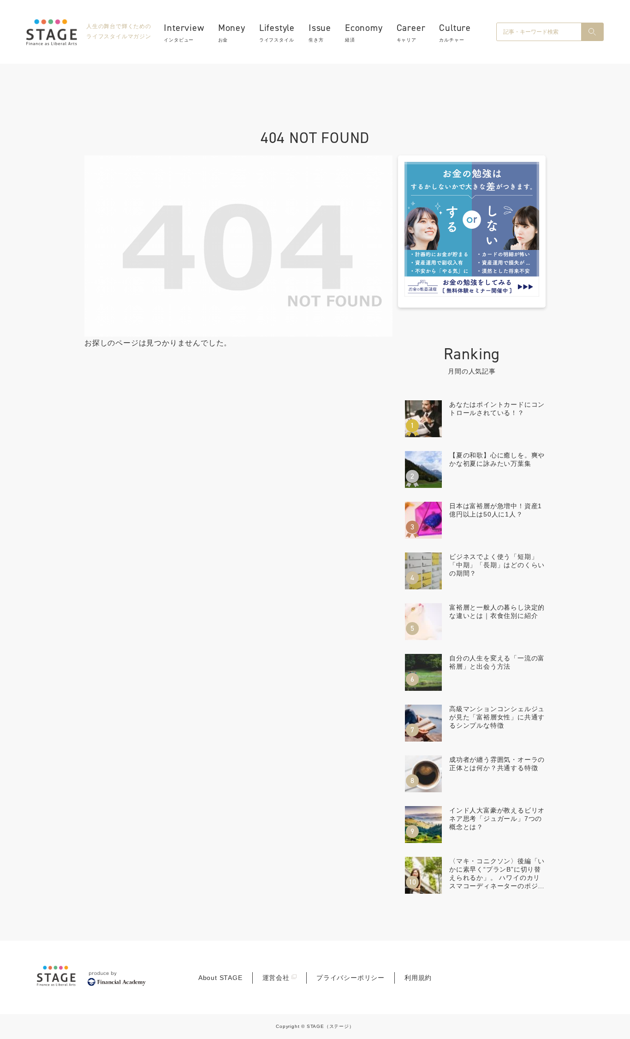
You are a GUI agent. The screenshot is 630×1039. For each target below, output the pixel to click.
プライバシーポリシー (350, 977)
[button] (592, 32)
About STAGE (220, 977)
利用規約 (418, 977)
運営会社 (276, 977)
